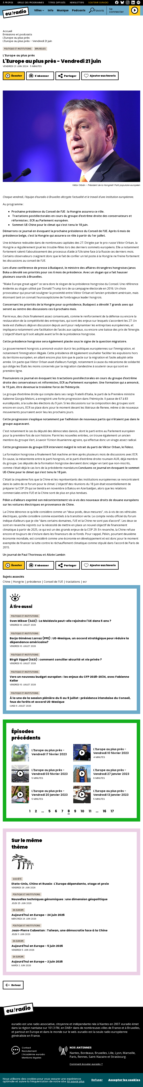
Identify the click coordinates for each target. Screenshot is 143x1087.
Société (17, 878)
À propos (8, 2)
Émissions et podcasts (17, 34)
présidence (34, 582)
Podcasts (78, 10)
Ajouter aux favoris (103, 75)
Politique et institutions (17, 48)
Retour (16, 985)
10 (82, 811)
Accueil (7, 31)
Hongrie (18, 582)
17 (112, 811)
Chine (6, 582)
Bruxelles (40, 48)
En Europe (18, 910)
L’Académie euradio (33, 1054)
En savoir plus (75, 1081)
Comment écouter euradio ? (86, 1064)
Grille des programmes (30, 2)
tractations (73, 582)
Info (50, 10)
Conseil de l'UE (53, 582)
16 (104, 811)
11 (90, 811)
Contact (26, 1047)
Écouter (16, 75)
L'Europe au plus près (16, 38)
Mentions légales (31, 1057)
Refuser (97, 1080)
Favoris (99, 11)
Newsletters (77, 2)
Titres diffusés (56, 2)
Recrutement (29, 1051)
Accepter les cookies (124, 1080)
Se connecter (116, 10)
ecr (85, 582)
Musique (63, 10)
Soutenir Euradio (98, 2)
